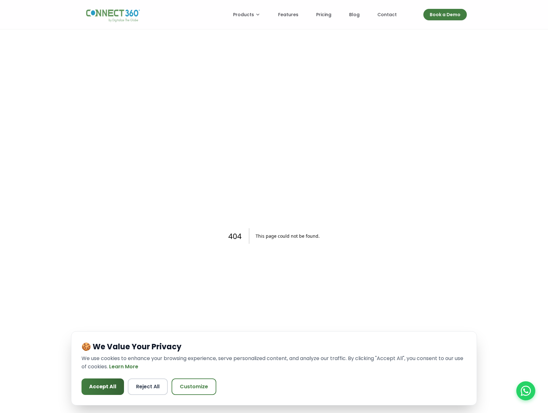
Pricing (323, 14)
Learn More (123, 366)
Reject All (148, 386)
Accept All (102, 386)
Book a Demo (445, 14)
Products (243, 14)
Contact (387, 14)
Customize (194, 386)
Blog (354, 14)
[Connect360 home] (113, 15)
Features (288, 14)
